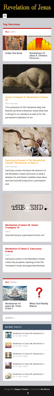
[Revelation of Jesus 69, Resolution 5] (8, 335)
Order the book (13, 53)
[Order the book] (15, 43)
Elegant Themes (21, 389)
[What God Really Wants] (39, 293)
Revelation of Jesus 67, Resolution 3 (28, 353)
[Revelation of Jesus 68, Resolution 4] (8, 345)
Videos (7, 231)
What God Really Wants (39, 304)
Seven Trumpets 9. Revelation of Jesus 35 (26, 98)
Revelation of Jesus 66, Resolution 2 (28, 364)
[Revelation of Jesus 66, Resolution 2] (8, 365)
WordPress (45, 389)
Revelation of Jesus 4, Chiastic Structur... (38, 55)
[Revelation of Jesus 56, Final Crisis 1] (15, 293)
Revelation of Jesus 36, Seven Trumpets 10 (21, 226)
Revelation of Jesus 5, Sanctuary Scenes (23, 250)
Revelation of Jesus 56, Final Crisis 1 (13, 306)
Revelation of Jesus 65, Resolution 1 (28, 374)
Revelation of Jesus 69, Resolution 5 (28, 333)
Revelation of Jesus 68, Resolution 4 (28, 343)
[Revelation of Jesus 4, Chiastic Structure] (39, 43)
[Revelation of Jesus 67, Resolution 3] (8, 355)
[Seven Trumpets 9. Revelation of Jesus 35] (27, 78)
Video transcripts (11, 103)
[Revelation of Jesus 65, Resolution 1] (8, 376)
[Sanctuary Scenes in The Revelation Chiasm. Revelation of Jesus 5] (27, 142)
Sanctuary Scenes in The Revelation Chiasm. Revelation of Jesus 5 (25, 161)
